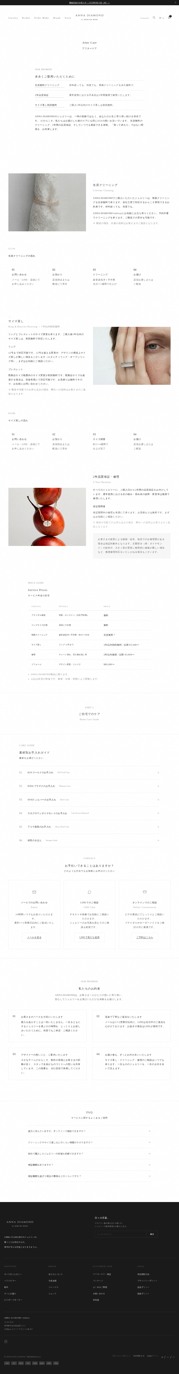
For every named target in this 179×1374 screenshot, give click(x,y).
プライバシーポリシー (147, 1280)
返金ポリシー (143, 1287)
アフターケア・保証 (102, 1274)
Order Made (41, 18)
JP (160, 18)
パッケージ (98, 1280)
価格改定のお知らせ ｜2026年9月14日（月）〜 (89, 2)
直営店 (96, 1299)
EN (168, 1357)
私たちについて (56, 1274)
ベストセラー (10, 1280)
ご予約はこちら (144, 937)
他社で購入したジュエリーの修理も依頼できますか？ (55, 1153)
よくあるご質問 (100, 1287)
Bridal (26, 18)
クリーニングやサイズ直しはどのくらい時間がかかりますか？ (60, 1142)
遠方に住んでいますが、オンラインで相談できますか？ (57, 1131)
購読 (152, 1234)
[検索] (154, 18)
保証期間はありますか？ (40, 1164)
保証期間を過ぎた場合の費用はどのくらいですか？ (54, 1176)
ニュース (52, 1293)
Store (68, 18)
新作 (6, 1287)
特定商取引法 (143, 1274)
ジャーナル (53, 1287)
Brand (57, 18)
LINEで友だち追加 (90, 937)
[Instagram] (5, 1341)
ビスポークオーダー (13, 1299)
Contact (145, 18)
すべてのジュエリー (13, 1274)
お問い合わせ (99, 1293)
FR (174, 1357)
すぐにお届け (10, 1293)
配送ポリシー (143, 1293)
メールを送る (34, 937)
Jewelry (13, 18)
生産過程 (53, 1280)
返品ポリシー (152, 1355)
